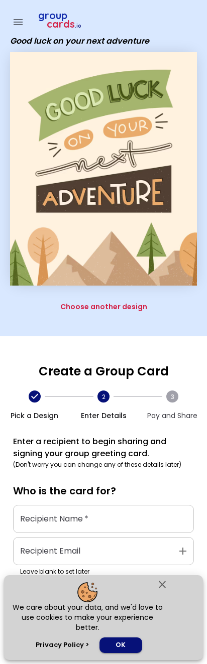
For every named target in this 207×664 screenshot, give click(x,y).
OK (121, 644)
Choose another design (103, 307)
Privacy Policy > (62, 644)
